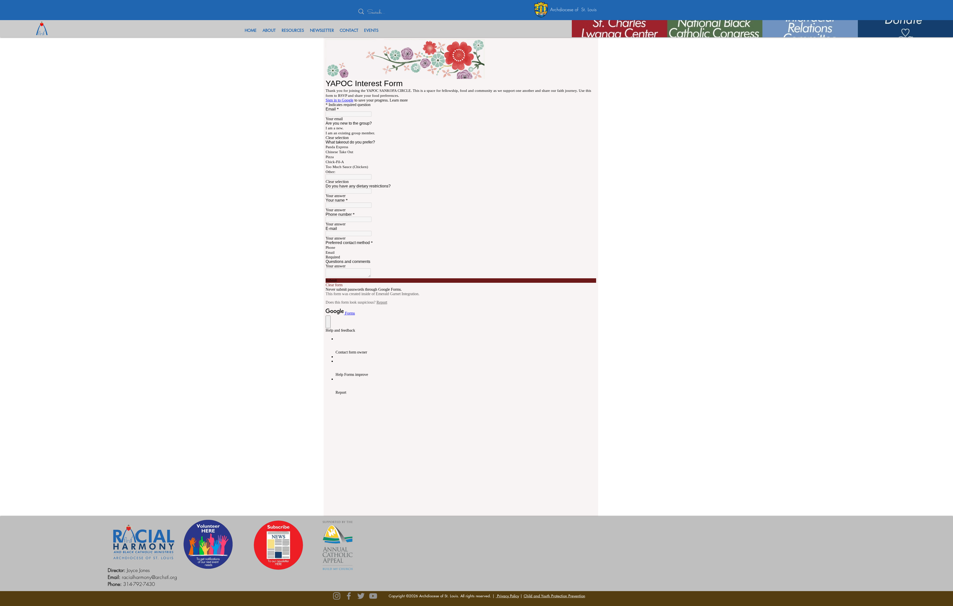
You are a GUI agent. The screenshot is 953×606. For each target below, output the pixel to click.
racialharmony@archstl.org (149, 577)
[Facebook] (349, 596)
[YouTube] (373, 596)
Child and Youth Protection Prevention (554, 596)
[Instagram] (336, 596)
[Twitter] (361, 596)
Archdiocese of (565, 9)
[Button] (642, 29)
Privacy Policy (507, 596)
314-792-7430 (139, 584)
